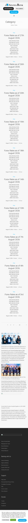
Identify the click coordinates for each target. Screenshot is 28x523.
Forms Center (4, 488)
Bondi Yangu (14, 12)
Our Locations (19, 8)
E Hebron (15, 56)
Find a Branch (4, 491)
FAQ (2, 486)
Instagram (3, 503)
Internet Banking (8, 8)
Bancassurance (4, 465)
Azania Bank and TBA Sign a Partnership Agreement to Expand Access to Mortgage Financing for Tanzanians (13, 347)
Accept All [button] (13, 519)
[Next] (25, 325)
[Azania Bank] (14, 5)
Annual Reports (4, 450)
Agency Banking (4, 462)
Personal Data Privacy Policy (7, 482)
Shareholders (4, 448)
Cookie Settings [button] (6, 519)
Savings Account (5, 469)
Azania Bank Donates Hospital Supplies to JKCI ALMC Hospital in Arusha (13, 407)
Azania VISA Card (5, 467)
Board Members (4, 446)
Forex (16, 25)
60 (19, 325)
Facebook (3, 505)
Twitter (2, 501)
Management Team (5, 443)
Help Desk (3, 479)
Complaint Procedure (6, 484)
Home (12, 25)
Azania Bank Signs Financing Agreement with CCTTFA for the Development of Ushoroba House (13, 378)
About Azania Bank (5, 441)
